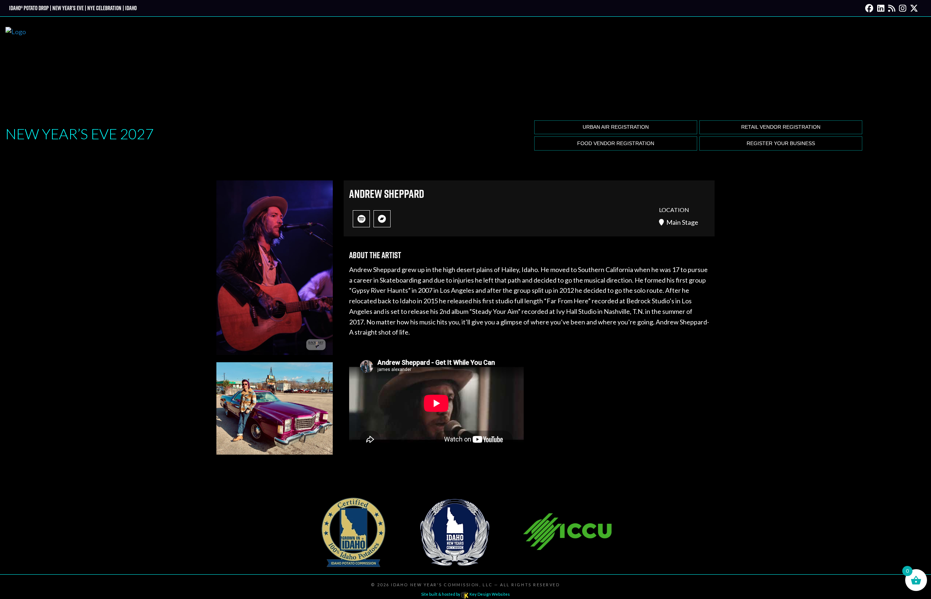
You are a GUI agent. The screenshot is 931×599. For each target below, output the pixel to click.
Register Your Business (781, 143)
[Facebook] (869, 8)
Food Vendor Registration (615, 143)
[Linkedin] (880, 8)
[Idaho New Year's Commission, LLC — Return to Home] (15, 67)
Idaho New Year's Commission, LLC (441, 584)
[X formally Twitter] (914, 8)
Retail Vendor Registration (780, 127)
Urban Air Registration (616, 127)
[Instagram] (902, 8)
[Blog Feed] (891, 8)
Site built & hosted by (465, 594)
